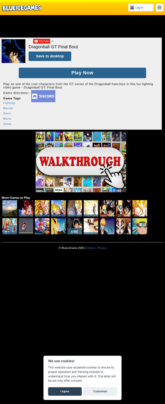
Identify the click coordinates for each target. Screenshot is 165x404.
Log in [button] (139, 7)
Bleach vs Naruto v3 (123, 226)
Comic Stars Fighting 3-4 (123, 208)
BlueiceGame (21, 7)
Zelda (7, 123)
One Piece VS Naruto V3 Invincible (74, 226)
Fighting (9, 102)
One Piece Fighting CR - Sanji (9, 226)
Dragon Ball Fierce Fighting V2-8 (42, 208)
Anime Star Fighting (107, 208)
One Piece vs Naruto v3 (91, 226)
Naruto (8, 108)
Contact (90, 247)
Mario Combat (26, 226)
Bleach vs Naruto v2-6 (107, 226)
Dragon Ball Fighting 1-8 (139, 208)
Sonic (7, 113)
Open (159, 8)
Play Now (82, 72)
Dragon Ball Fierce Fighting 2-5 (91, 208)
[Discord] (43, 101)
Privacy (101, 247)
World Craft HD (9, 208)
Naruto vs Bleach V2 (139, 226)
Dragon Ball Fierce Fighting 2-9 (58, 208)
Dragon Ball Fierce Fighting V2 (74, 208)
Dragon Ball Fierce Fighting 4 (26, 208)
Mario (7, 118)
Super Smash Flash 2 (42, 226)
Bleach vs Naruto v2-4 (58, 226)
